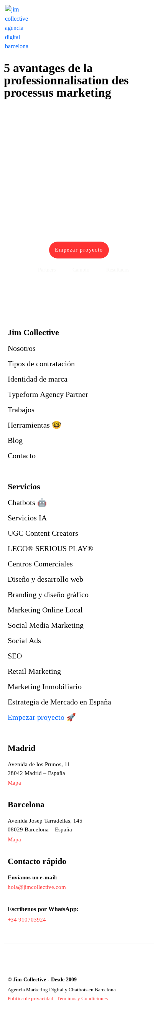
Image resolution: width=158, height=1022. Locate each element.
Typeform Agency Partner (48, 394)
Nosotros (22, 348)
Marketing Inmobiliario (45, 686)
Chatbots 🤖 (27, 502)
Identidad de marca (37, 379)
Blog (15, 440)
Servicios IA (27, 517)
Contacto (22, 455)
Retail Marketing (34, 671)
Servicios (24, 486)
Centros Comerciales (40, 564)
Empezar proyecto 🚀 (42, 717)
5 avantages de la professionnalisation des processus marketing (66, 80)
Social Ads (24, 640)
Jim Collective (33, 332)
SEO (15, 656)
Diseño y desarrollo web (45, 579)
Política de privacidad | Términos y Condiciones (58, 998)
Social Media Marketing (46, 625)
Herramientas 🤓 (34, 425)
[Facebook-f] (29, 963)
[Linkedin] (14, 963)
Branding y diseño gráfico (48, 594)
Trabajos (21, 409)
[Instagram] (45, 963)
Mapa (14, 839)
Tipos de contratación (41, 363)
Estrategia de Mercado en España (59, 702)
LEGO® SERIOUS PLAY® (50, 548)
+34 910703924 (27, 920)
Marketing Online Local (45, 610)
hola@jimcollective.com (37, 887)
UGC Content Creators (43, 533)
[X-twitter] (61, 963)
